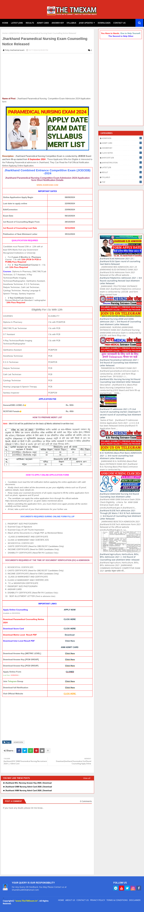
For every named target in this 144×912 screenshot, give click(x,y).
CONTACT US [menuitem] (119, 22)
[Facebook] (19, 750)
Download (70, 635)
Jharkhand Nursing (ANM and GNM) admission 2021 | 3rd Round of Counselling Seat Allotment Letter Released (120, 322)
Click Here (70, 641)
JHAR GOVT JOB (121, 157)
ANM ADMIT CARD (69, 647)
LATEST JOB (121, 167)
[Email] (42, 750)
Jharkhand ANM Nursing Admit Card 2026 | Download (28, 790)
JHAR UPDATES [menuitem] (86, 22)
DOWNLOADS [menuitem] (104, 22)
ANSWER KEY (121, 148)
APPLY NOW (70, 610)
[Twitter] (24, 750)
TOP (121, 182)
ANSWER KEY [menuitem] (58, 22)
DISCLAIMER (134, 900)
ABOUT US (70, 900)
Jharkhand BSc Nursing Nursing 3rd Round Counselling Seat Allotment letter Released (120, 380)
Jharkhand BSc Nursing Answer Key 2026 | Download (28, 783)
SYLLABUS (121, 177)
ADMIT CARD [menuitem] (43, 22)
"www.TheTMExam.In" (26, 900)
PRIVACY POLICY (97, 900)
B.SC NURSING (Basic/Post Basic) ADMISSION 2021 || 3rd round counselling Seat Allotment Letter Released (121, 455)
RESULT (121, 172)
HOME (61, 900)
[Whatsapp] (30, 750)
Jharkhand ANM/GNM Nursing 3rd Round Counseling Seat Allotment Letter (119, 495)
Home (4, 33)
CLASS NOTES (121, 153)
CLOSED (70, 672)
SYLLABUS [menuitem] (71, 22)
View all (86, 778)
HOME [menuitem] (5, 22)
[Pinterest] (36, 750)
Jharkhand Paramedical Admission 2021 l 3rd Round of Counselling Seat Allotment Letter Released (119, 363)
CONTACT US (82, 900)
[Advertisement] (49, 75)
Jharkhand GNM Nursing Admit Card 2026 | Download (28, 787)
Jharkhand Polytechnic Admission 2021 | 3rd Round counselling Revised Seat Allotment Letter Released (121, 281)
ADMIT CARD (121, 143)
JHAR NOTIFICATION (121, 162)
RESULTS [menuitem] (30, 22)
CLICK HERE (70, 619)
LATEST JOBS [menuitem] (17, 22)
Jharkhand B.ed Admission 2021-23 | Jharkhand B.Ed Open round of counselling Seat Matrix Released (120, 261)
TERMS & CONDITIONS (117, 900)
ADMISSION (14, 33)
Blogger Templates (13, 907)
